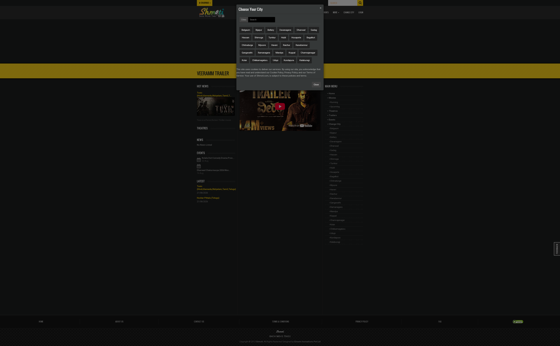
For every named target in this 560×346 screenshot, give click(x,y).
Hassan (245, 37)
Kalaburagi (304, 60)
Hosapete (296, 37)
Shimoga (259, 37)
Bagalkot (311, 37)
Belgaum (246, 30)
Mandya (279, 52)
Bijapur (259, 30)
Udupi (275, 60)
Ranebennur (302, 45)
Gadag (314, 30)
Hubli (283, 37)
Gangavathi (247, 52)
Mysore (262, 45)
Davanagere (285, 30)
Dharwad (301, 30)
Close (316, 84)
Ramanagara (264, 52)
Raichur (286, 45)
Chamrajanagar (308, 52)
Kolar (244, 60)
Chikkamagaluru (259, 60)
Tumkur (272, 37)
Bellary (270, 30)
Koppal (292, 52)
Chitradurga (247, 45)
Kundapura (289, 60)
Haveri (274, 45)
